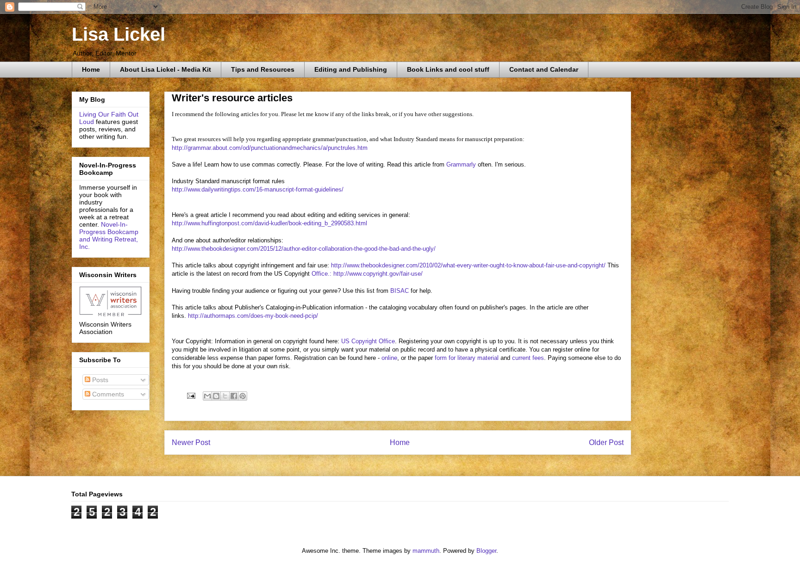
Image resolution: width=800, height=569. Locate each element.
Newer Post (191, 442)
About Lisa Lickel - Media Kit (165, 69)
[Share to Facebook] (233, 396)
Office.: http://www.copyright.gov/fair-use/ (367, 273)
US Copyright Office (368, 341)
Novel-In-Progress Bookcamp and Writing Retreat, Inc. (108, 235)
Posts (99, 379)
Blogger (486, 550)
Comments (107, 394)
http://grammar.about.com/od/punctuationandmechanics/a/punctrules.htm (270, 147)
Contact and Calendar (543, 69)
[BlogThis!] (216, 396)
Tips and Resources (262, 69)
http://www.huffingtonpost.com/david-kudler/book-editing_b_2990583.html (269, 223)
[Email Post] (190, 395)
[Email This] (207, 396)
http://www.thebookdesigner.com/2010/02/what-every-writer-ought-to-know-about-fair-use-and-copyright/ (468, 265)
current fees (528, 357)
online (388, 357)
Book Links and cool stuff (448, 69)
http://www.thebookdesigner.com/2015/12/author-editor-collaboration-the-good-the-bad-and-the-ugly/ (304, 248)
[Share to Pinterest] (242, 396)
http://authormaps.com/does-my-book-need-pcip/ (253, 315)
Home (91, 69)
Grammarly (462, 164)
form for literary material (467, 357)
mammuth (425, 550)
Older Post (606, 442)
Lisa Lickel (118, 34)
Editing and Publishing (350, 69)
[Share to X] (225, 396)
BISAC (399, 290)
